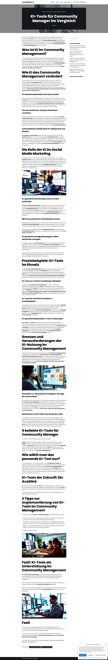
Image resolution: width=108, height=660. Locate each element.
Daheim (53, 2)
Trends (58, 118)
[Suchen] (84, 38)
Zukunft (24, 489)
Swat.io (34, 229)
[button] (105, 644)
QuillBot (37, 210)
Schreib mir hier (54, 640)
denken (53, 121)
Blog (61, 2)
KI (29, 58)
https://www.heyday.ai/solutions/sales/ (35, 254)
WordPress (35, 658)
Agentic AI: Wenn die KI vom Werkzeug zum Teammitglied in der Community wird (77, 71)
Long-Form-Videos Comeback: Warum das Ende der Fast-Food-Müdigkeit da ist (78, 60)
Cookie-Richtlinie (85, 657)
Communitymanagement (43, 640)
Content (63, 63)
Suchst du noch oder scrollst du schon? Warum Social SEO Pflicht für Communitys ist (78, 65)
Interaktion (54, 208)
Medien (53, 37)
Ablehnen (91, 655)
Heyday (37, 87)
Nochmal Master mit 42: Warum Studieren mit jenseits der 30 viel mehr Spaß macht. (78, 47)
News (57, 2)
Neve (23, 658)
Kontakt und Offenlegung (99, 657)
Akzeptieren (82, 655)
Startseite (44, 11)
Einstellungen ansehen (101, 655)
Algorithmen (25, 359)
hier (41, 68)
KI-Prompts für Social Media (49, 293)
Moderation (32, 61)
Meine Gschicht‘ (68, 2)
